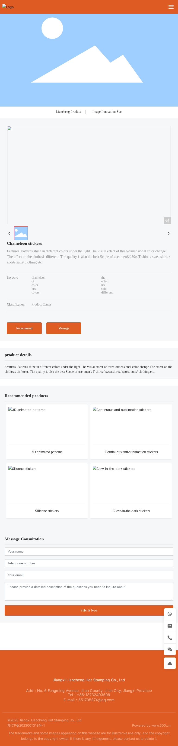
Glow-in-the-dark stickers (131, 511)
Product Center (41, 304)
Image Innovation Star (107, 111)
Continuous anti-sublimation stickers (131, 452)
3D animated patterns (46, 452)
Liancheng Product (68, 111)
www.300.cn (161, 725)
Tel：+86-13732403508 (89, 694)
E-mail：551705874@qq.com (89, 699)
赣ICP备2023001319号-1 (26, 725)
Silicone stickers (47, 511)
